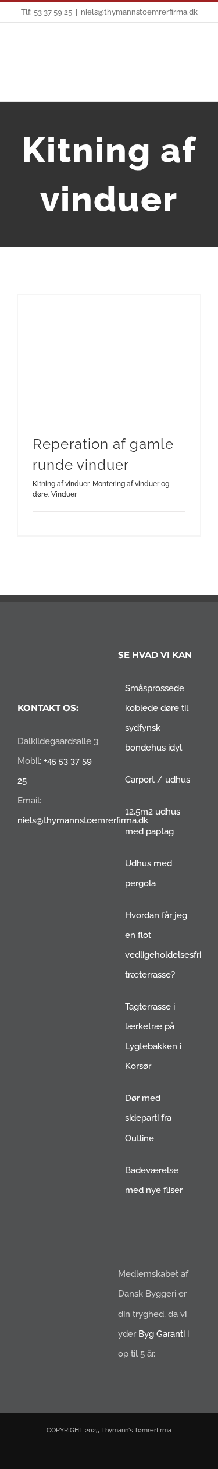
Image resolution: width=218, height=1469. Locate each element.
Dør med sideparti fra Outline (148, 1118)
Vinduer (64, 494)
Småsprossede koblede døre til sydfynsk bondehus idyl (156, 718)
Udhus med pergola (148, 873)
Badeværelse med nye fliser (154, 1180)
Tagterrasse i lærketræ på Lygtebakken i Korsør (153, 1036)
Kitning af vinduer (61, 484)
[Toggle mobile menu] (196, 83)
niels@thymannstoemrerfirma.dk (139, 12)
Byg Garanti (161, 1334)
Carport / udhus (157, 779)
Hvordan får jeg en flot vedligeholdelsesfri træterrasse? (160, 945)
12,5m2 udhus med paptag (152, 821)
